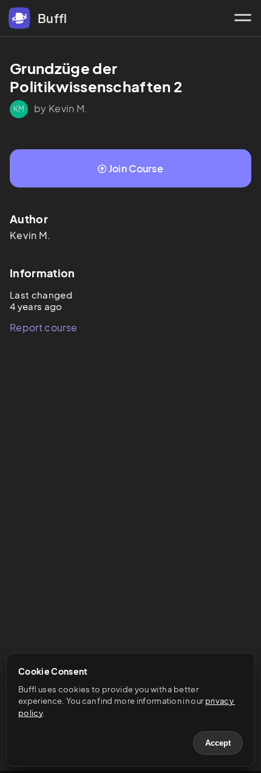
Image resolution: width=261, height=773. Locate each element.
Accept (218, 743)
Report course (43, 327)
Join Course (136, 168)
